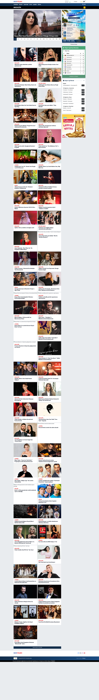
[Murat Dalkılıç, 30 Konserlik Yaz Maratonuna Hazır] (25, 307)
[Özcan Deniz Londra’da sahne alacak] (49, 423)
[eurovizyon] (18, 1)
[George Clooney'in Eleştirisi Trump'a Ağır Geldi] (25, 279)
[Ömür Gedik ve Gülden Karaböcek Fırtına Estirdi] (25, 409)
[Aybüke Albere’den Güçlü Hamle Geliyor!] (25, 368)
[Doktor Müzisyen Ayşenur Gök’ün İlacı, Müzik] (25, 197)
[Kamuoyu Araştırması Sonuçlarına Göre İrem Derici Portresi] (49, 571)
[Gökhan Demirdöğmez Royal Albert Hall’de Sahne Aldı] (25, 511)
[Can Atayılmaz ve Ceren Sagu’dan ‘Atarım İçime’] (25, 430)
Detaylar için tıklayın (73, 76)
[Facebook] (78, 653)
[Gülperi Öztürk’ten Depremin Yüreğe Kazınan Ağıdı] (49, 258)
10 (43, 39)
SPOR (30, 4)
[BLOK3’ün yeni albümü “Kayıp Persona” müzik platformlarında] (25, 116)
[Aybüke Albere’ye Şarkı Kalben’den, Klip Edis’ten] (49, 156)
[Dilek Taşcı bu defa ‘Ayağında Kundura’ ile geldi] (25, 136)
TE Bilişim (83, 658)
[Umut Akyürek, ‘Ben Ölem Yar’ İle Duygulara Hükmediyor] (25, 238)
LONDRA (35, 4)
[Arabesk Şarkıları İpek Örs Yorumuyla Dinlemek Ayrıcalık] (49, 368)
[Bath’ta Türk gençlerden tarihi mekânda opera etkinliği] (25, 485)
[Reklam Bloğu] (73, 26)
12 (50, 39)
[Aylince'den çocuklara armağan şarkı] (25, 218)
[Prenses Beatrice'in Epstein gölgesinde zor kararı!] (25, 342)
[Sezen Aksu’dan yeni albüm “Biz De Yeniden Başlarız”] (49, 232)
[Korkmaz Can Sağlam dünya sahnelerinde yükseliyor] (49, 218)
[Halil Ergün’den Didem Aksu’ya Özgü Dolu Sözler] (49, 75)
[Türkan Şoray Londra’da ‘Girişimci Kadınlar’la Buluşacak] (25, 177)
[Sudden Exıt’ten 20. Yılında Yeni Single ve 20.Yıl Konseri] (25, 156)
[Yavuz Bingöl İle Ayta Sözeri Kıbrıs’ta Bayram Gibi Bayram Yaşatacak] (25, 532)
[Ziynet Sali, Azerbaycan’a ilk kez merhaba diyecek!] (49, 116)
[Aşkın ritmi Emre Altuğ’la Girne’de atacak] (25, 591)
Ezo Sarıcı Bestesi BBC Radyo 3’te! (48, 541)
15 (59, 39)
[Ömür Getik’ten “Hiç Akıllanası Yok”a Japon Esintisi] (49, 136)
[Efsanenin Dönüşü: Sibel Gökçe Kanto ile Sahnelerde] (25, 75)
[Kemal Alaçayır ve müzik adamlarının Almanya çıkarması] (49, 511)
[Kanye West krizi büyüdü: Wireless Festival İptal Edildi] (25, 293)
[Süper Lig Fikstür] (83, 80)
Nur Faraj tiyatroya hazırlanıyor (47, 562)
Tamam (52, 661)
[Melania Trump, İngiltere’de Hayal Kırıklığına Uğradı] (25, 612)
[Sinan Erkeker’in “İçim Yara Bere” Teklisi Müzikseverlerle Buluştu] (49, 348)
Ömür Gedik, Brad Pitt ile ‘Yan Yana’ (24, 549)
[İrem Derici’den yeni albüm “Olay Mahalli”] (49, 95)
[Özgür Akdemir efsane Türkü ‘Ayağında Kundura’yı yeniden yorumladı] (49, 591)
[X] (80, 653)
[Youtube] (84, 653)
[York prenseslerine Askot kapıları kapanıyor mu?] (49, 491)
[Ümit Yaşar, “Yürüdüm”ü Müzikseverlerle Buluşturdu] (49, 307)
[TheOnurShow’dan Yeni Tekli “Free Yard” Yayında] (49, 409)
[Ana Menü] (84, 4)
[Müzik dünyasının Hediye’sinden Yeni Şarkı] (49, 54)
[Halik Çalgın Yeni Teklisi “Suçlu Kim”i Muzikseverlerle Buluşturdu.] (49, 328)
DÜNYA (39, 4)
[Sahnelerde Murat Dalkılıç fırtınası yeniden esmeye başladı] (49, 177)
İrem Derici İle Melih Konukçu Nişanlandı (49, 622)
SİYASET (21, 4)
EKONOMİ (26, 4)
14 (56, 39)
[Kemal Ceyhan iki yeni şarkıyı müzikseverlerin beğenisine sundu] (49, 450)
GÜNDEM (16, 4)
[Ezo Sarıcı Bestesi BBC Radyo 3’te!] (49, 532)
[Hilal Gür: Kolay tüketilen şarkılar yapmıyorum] (25, 54)
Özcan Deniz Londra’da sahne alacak (48, 427)
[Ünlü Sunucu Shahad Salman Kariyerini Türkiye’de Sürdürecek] (49, 389)
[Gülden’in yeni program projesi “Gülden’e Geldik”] (49, 197)
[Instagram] (82, 653)
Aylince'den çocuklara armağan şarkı (24, 227)
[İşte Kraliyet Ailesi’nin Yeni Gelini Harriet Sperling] (25, 95)
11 (46, 39)
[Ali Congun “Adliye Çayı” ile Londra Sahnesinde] (25, 470)
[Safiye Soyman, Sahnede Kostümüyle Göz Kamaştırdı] (25, 258)
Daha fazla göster (37, 647)
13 (53, 39)
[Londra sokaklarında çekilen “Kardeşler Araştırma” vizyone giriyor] (49, 470)
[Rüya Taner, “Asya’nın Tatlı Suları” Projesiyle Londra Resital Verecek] (25, 450)
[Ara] (83, 4)
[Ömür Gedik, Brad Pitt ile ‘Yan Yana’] (25, 546)
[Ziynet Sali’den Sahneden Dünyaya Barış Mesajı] (25, 389)
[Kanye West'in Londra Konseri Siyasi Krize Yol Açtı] (25, 321)
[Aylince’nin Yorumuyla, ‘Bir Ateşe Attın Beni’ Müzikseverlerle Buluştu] (49, 279)
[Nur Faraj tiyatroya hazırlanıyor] (49, 552)
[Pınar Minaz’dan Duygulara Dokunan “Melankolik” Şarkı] (25, 632)
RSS (16, 658)
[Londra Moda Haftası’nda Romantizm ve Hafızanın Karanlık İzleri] (25, 571)
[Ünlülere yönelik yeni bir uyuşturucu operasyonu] (49, 293)
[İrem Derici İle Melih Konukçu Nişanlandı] (49, 612)
